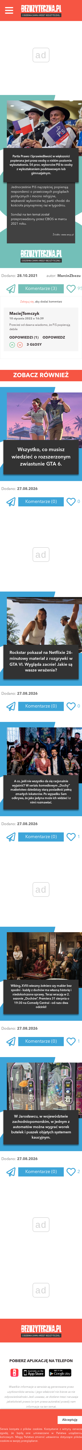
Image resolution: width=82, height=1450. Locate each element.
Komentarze (41, 289)
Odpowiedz (54, 337)
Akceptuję (69, 1419)
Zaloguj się (27, 301)
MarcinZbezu (69, 276)
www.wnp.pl (67, 235)
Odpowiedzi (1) (23, 337)
